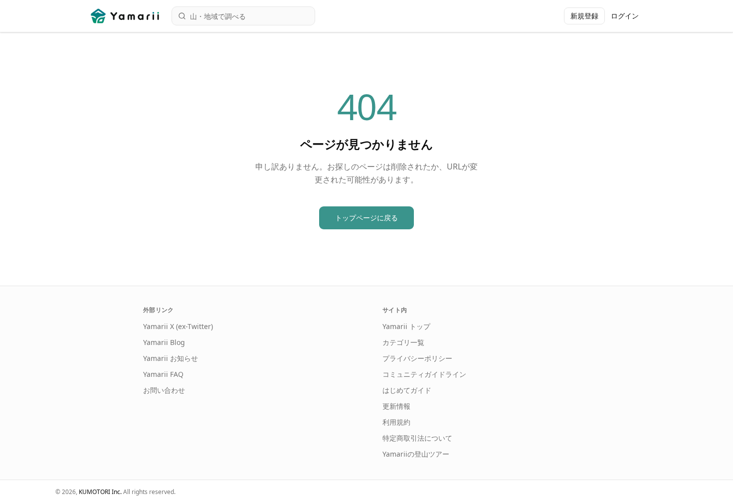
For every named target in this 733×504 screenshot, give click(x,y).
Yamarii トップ (406, 326)
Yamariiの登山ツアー (415, 454)
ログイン (625, 15)
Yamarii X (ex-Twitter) (178, 326)
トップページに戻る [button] (366, 217)
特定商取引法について (417, 438)
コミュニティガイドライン (424, 374)
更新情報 (396, 406)
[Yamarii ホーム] (126, 16)
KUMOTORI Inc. (100, 492)
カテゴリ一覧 (403, 342)
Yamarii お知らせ (170, 358)
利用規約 (396, 422)
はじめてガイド (406, 390)
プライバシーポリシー (417, 358)
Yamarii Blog (164, 342)
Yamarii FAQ (163, 374)
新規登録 (584, 15)
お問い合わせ (164, 390)
